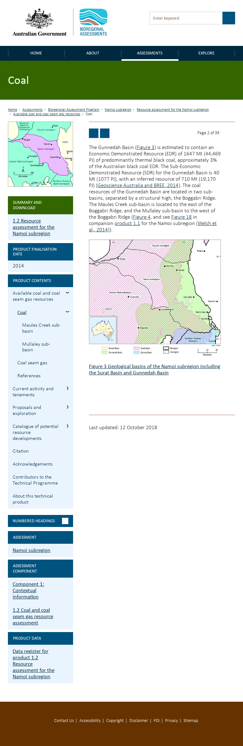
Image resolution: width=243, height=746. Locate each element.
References (28, 376)
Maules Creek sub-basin (41, 328)
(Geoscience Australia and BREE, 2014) (138, 185)
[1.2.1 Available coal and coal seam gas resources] (93, 133)
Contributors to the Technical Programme (35, 480)
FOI (156, 720)
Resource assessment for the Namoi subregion (173, 110)
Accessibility (90, 720)
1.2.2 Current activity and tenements (67, 388)
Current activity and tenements (33, 392)
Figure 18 (181, 217)
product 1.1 (127, 223)
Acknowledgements (33, 464)
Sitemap (191, 720)
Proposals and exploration (27, 410)
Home (36, 53)
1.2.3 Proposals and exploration (67, 406)
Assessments (149, 53)
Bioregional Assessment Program (73, 110)
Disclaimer (138, 720)
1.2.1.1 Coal (67, 311)
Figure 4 (142, 217)
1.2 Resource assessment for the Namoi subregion (33, 227)
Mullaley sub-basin (36, 347)
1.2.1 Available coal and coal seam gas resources (67, 292)
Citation (21, 451)
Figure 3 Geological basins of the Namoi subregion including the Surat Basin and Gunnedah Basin (154, 369)
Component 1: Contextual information (28, 590)
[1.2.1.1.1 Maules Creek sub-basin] (104, 133)
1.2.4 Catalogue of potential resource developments (67, 425)
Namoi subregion (118, 110)
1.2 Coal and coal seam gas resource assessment (33, 616)
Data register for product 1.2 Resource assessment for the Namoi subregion (33, 664)
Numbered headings (34, 520)
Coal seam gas (32, 363)
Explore (206, 53)
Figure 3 (145, 147)
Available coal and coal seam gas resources (46, 114)
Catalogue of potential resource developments (36, 432)
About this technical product (33, 499)
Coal (22, 312)
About (92, 53)
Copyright (115, 720)
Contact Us (64, 720)
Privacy (171, 720)
